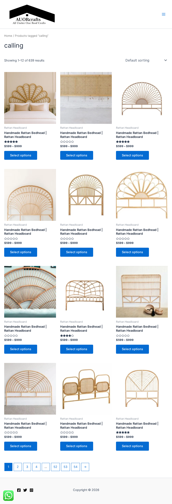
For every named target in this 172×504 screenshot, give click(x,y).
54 (75, 467)
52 (55, 467)
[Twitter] (25, 490)
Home (8, 35)
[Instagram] (31, 490)
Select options (20, 155)
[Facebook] (19, 490)
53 (65, 467)
